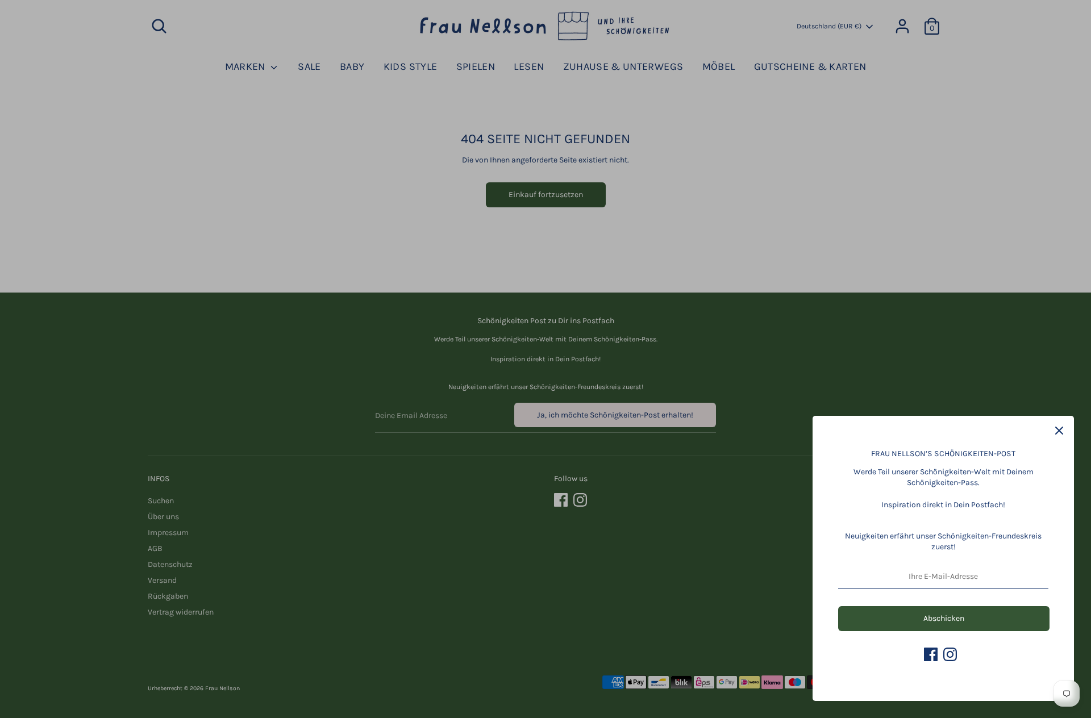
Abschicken (943, 618)
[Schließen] (1059, 430)
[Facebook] (931, 654)
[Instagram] (950, 654)
